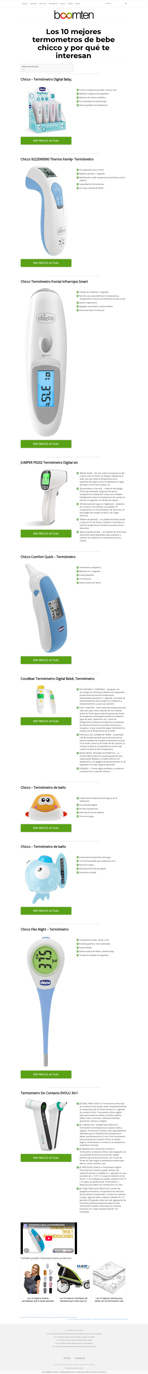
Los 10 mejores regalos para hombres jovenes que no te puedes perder (96, 1319)
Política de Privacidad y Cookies (74, 1368)
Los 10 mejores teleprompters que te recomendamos (74, 1343)
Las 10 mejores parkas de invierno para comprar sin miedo (74, 1337)
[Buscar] (125, 3)
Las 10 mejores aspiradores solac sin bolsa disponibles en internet (49, 1317)
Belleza (25, 4)
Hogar (77, 4)
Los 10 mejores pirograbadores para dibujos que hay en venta (74, 1346)
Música (63, 4)
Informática (53, 4)
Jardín (70, 4)
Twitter (67, 1358)
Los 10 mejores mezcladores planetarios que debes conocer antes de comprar (74, 1334)
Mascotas (43, 4)
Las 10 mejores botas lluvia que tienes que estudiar (74, 1340)
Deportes (33, 4)
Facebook (80, 1358)
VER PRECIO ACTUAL (46, 140)
